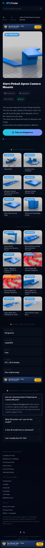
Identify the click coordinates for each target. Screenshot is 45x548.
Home (5, 20)
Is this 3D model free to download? (19, 430)
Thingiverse (7, 481)
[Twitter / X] (24, 532)
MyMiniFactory (8, 498)
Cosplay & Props (9, 455)
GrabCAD (6, 488)
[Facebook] (20, 532)
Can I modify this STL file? (16, 438)
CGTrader (6, 494)
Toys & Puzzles (8, 469)
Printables (6, 491)
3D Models (13, 18)
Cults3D (5, 484)
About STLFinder (9, 506)
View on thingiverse (24, 132)
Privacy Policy (8, 510)
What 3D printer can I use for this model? (18, 420)
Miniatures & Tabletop (11, 459)
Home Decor (7, 466)
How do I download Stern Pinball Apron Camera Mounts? (21, 398)
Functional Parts (8, 462)
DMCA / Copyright (9, 513)
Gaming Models (8, 472)
